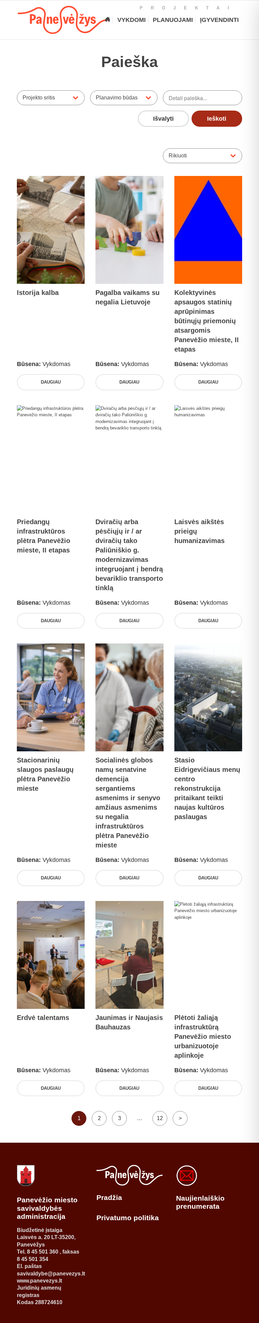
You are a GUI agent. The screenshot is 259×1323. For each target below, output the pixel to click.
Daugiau (51, 382)
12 (160, 1118)
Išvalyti (163, 118)
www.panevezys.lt (39, 1281)
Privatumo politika (127, 1218)
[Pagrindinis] (108, 19)
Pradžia (109, 1197)
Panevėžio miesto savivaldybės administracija (47, 1208)
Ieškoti (216, 118)
